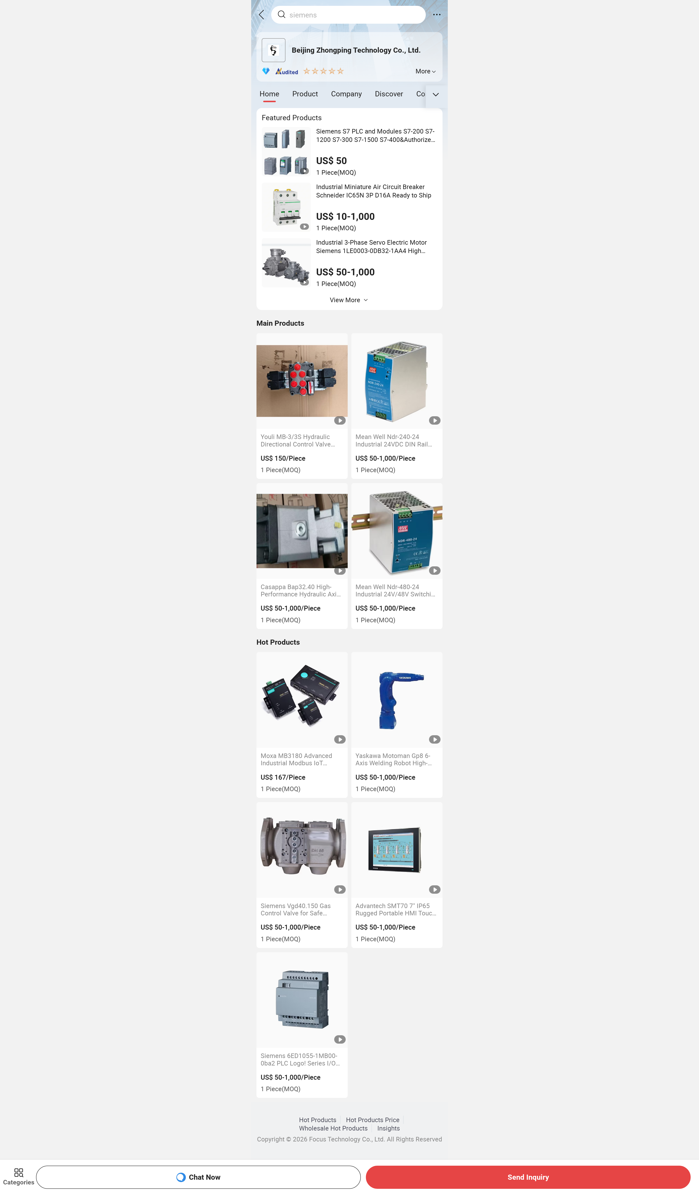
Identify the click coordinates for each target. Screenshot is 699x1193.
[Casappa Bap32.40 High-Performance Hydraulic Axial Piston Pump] (302, 531)
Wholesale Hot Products (333, 1128)
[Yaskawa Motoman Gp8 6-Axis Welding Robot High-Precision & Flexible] (397, 700)
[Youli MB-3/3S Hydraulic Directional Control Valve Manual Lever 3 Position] (302, 381)
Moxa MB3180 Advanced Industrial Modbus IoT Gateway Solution (296, 759)
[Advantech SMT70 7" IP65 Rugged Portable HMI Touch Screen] (397, 850)
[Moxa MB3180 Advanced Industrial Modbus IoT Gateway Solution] (302, 700)
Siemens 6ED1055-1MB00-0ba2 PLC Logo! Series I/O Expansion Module (299, 1059)
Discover (389, 94)
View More (345, 300)
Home (269, 94)
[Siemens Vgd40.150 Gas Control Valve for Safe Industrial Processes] (302, 850)
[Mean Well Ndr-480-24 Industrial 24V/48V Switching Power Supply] (397, 531)
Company (346, 94)
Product (305, 94)
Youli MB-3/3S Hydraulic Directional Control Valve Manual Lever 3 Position (296, 440)
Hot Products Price (373, 1120)
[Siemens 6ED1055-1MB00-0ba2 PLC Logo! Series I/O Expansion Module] (302, 1000)
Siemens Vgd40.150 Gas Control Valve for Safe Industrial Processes (296, 909)
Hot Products (317, 1120)
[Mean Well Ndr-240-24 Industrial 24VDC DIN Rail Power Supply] (397, 381)
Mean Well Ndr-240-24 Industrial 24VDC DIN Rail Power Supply (392, 440)
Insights (388, 1128)
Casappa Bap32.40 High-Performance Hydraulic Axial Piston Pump (301, 590)
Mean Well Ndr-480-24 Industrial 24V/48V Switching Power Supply (397, 590)
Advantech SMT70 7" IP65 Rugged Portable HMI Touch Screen (396, 909)
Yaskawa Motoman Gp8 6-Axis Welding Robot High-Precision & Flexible (393, 759)
